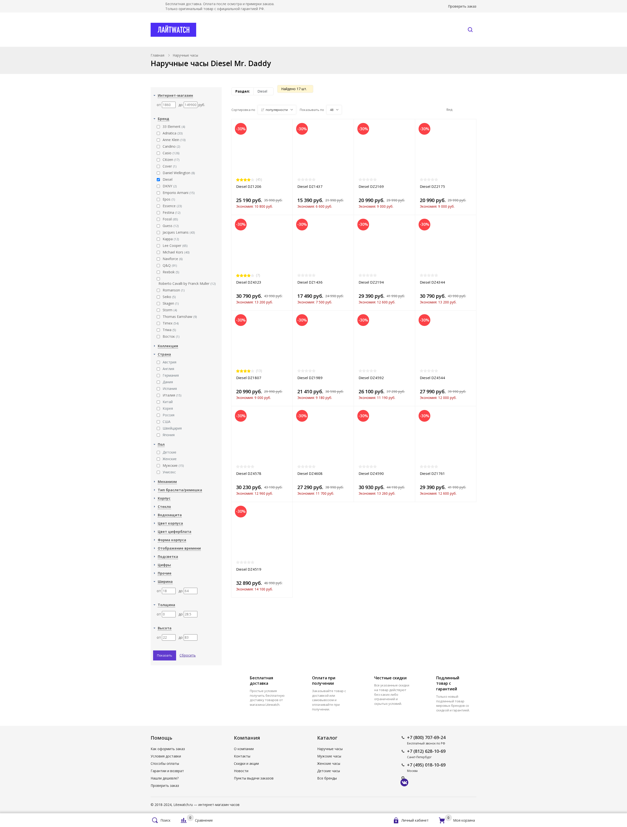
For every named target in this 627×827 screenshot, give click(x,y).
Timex (171, 323)
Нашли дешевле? (165, 778)
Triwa (169, 329)
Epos (169, 199)
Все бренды (285, 29)
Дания (168, 382)
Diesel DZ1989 (310, 377)
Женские (170, 458)
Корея (168, 408)
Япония (169, 434)
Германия (171, 375)
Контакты (444, 29)
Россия (168, 415)
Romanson (174, 290)
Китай (168, 401)
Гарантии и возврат (167, 770)
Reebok (171, 272)
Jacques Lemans (179, 232)
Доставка (361, 29)
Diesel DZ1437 (310, 186)
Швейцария (172, 428)
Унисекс (169, 472)
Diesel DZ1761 (432, 473)
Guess (171, 225)
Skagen (171, 303)
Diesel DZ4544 (432, 377)
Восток (171, 336)
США (166, 421)
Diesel (167, 179)
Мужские (173, 465)
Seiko (169, 296)
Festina (172, 212)
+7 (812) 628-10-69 (426, 751)
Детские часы (328, 770)
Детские (169, 452)
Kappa (171, 239)
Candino (171, 146)
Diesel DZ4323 (248, 282)
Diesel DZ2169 (371, 186)
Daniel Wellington (179, 172)
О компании (244, 748)
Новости (241, 770)
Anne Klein (174, 139)
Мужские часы (329, 756)
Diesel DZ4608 (310, 473)
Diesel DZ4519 (248, 569)
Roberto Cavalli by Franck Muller (187, 283)
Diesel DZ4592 (371, 377)
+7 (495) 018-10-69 (426, 765)
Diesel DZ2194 (371, 282)
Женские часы (328, 763)
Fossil (170, 219)
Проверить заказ (462, 6)
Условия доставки (166, 756)
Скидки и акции (246, 763)
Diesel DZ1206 (248, 186)
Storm (170, 310)
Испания (170, 388)
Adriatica (173, 133)
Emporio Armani (179, 192)
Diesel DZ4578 (248, 473)
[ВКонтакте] (404, 782)
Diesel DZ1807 (248, 377)
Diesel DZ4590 (371, 473)
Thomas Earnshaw (180, 316)
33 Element (174, 126)
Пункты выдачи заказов (254, 778)
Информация (399, 29)
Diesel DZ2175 (432, 186)
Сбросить (188, 655)
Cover (170, 166)
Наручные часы (236, 29)
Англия (168, 368)
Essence (172, 206)
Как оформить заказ (168, 748)
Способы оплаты (165, 763)
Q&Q (170, 265)
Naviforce (173, 258)
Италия (172, 395)
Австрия (169, 362)
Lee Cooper (175, 245)
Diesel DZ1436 (310, 282)
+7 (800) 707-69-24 (426, 737)
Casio (171, 153)
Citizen (171, 159)
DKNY (170, 186)
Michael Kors (176, 252)
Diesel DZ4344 (432, 282)
